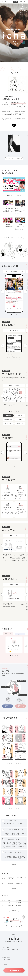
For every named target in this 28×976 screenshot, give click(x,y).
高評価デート (20, 423)
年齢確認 (20, 419)
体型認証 (20, 415)
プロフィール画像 (8, 423)
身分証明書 (8, 415)
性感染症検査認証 (8, 419)
